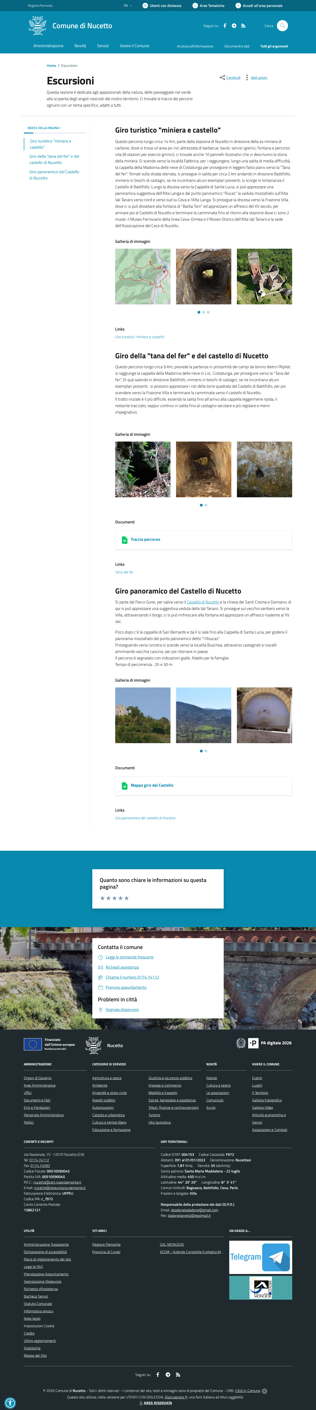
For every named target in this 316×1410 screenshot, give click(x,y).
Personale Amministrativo (44, 1115)
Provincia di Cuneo (106, 1252)
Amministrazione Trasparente (46, 1244)
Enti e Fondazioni (37, 1107)
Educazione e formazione (111, 1129)
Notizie (211, 1078)
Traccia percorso (145, 539)
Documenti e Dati (37, 1100)
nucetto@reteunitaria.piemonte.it (60, 1187)
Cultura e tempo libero (109, 1122)
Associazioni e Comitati (269, 1129)
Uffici (27, 1092)
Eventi (257, 1078)
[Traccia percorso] (124, 540)
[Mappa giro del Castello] (124, 786)
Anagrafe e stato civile (109, 1092)
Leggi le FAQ (33, 1266)
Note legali (32, 1318)
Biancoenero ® (176, 1397)
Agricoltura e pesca (106, 1078)
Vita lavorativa (160, 1122)
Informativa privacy (38, 1311)
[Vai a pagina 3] (208, 312)
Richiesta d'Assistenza (41, 1289)
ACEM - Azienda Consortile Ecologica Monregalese (199, 1252)
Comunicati (214, 1100)
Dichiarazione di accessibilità (45, 1252)
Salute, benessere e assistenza (172, 1100)
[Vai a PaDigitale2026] (264, 1042)
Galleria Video (262, 1107)
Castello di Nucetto (203, 602)
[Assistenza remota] (264, 1390)
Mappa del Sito (35, 1355)
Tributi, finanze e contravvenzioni (174, 1107)
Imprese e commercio (165, 1085)
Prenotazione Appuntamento (46, 1274)
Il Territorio (260, 1092)
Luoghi (257, 1085)
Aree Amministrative (40, 1085)
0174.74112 (39, 1160)
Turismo (154, 1115)
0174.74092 (40, 1165)
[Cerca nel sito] (282, 25)
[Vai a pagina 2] (203, 312)
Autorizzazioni (103, 1107)
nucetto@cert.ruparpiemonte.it (57, 1182)
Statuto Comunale (38, 1303)
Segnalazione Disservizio (42, 1281)
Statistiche (32, 1348)
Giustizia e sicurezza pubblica (170, 1078)
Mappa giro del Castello (152, 785)
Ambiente (99, 1085)
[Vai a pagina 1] (199, 312)
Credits (29, 1333)
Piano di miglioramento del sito (47, 1259)
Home (51, 65)
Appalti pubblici (103, 1100)
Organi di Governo (37, 1078)
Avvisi (210, 1107)
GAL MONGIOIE (172, 1244)
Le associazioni (217, 1092)
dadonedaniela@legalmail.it (189, 1215)
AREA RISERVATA (158, 1403)
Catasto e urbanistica (108, 1115)
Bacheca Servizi (36, 1296)
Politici (29, 1122)
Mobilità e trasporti (163, 1092)
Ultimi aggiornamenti (40, 1340)
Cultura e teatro (218, 1085)
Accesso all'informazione (195, 46)
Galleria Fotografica (267, 1100)
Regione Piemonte (40, 5)
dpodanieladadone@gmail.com (194, 1210)
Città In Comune (247, 1390)
